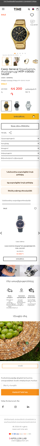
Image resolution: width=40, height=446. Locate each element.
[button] (15, 53)
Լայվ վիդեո (34, 25)
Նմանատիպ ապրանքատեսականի (16, 200)
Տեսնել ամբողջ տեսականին (20, 191)
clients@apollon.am (20, 441)
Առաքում (4, 148)
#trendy (20, 366)
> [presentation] (36, 62)
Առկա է (4, 84)
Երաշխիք (5, 143)
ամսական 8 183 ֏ (30, 90)
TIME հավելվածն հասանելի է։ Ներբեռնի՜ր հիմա (20, 1)
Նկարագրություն (8, 138)
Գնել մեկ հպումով (20, 126)
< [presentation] (2, 62)
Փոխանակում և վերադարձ (12, 158)
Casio (3, 78)
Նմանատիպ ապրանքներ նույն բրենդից (20, 173)
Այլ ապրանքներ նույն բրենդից (20, 183)
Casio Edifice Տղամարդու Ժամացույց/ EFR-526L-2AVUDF (20, 247)
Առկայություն (6, 153)
